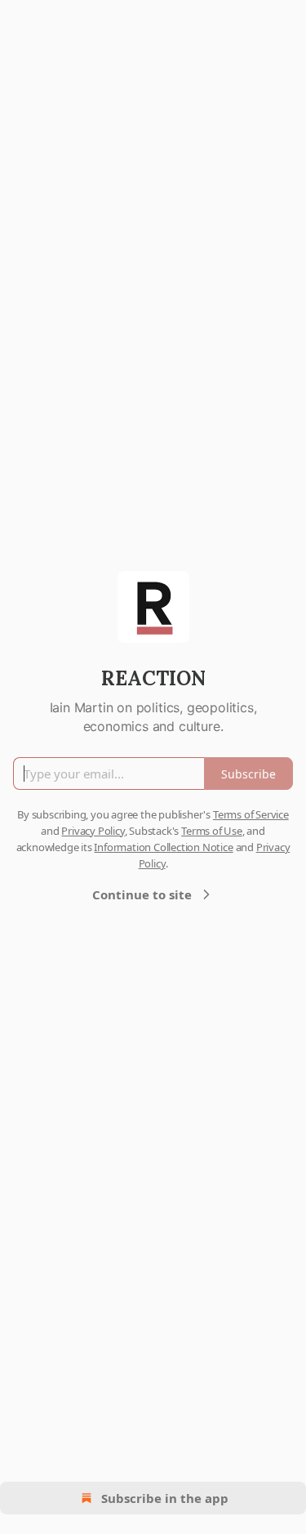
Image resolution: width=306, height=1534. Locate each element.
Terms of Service (251, 814)
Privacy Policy (92, 830)
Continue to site (142, 894)
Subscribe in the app (164, 1498)
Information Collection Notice (163, 847)
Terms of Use (211, 830)
